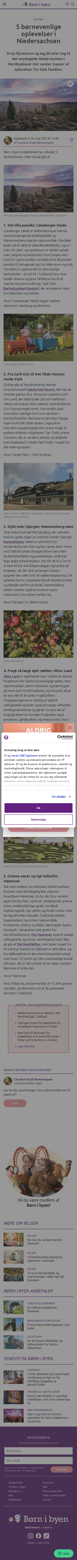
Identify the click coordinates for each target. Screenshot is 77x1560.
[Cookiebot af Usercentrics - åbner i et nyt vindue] (57, 737)
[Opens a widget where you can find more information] (63, 1553)
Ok (38, 807)
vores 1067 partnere (24, 755)
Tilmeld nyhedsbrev (39, 828)
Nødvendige (38, 819)
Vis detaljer (59, 796)
